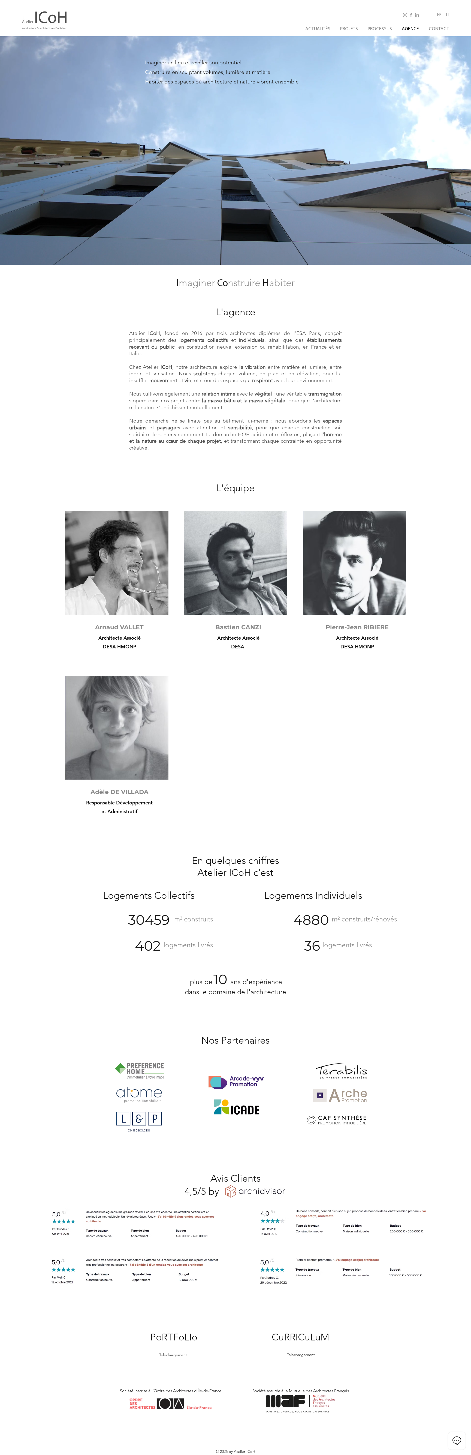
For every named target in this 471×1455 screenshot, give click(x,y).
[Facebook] (411, 15)
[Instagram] (405, 15)
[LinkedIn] (417, 15)
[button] (116, 563)
